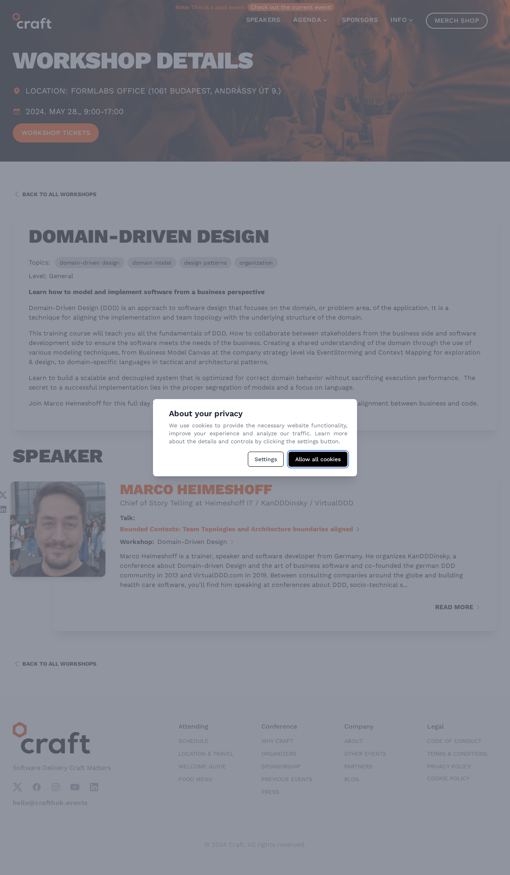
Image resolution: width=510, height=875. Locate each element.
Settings (266, 459)
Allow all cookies (318, 459)
